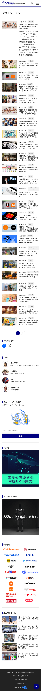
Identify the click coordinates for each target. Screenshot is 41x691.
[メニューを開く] (37, 3)
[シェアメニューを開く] (36, 686)
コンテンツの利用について (20, 676)
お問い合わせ (20, 683)
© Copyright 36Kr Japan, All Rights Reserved (20, 672)
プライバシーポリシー (20, 679)
